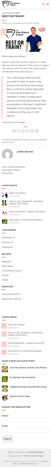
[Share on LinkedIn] (37, 131)
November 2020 (10, 299)
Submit (7, 439)
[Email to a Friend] (28, 131)
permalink (9, 142)
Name (5, 416)
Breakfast (6, 261)
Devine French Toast (20, 396)
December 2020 (10, 294)
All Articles (7, 13)
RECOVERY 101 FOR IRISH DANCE (25, 220)
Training (16, 13)
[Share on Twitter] (23, 131)
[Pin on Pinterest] (32, 131)
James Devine (33, 23)
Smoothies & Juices (11, 271)
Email (5, 426)
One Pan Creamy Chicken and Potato (28, 367)
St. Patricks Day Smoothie (22, 377)
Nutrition (6, 242)
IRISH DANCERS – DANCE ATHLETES (27, 211)
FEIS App (20, 122)
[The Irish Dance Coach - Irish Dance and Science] (13, 4)
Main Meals (7, 266)
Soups (5, 280)
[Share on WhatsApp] (14, 131)
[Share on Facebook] (19, 131)
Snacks (5, 275)
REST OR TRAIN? (17, 193)
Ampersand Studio (35, 452)
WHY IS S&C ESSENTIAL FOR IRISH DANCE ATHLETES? (13, 170)
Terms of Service (27, 464)
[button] (43, 4)
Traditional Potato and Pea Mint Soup (28, 387)
